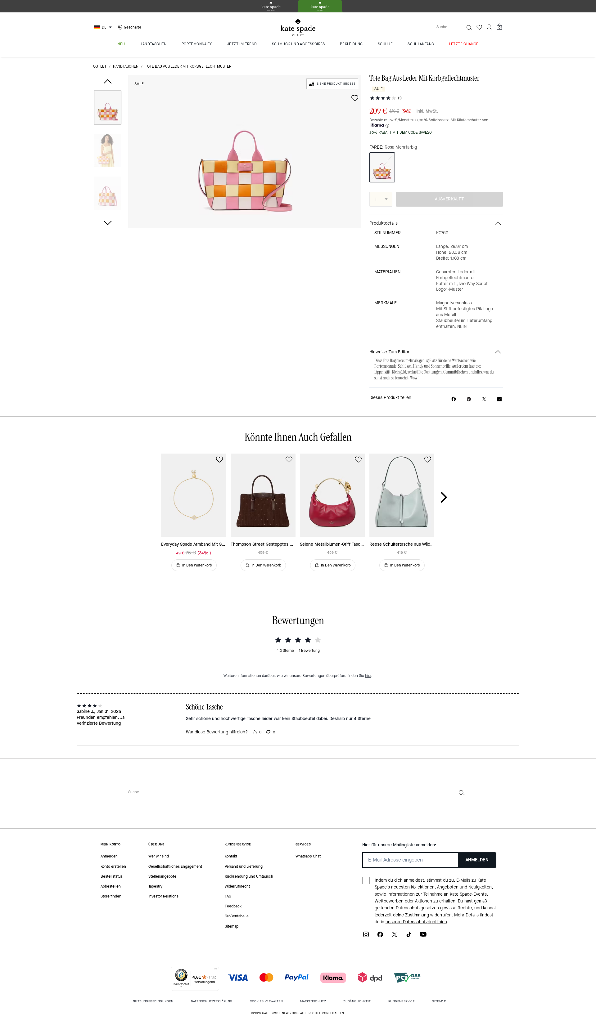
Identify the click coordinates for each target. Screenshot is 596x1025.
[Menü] (215, 970)
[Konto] (489, 27)
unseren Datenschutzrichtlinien (416, 922)
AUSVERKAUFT (449, 199)
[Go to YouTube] (423, 936)
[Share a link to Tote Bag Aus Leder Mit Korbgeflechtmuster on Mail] (499, 399)
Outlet (99, 66)
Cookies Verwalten (266, 1001)
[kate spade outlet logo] (298, 27)
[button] (107, 109)
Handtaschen (125, 66)
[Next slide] (448, 497)
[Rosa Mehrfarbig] (382, 167)
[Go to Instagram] (366, 936)
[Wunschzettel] (479, 27)
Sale (139, 83)
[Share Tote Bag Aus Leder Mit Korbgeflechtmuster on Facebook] (454, 399)
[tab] (271, 6)
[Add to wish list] (354, 98)
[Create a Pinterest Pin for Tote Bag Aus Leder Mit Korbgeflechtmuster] (469, 399)
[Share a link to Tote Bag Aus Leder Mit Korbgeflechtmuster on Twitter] (484, 399)
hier (368, 675)
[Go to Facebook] (380, 936)
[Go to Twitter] (394, 936)
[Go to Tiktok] (409, 936)
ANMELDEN (477, 860)
